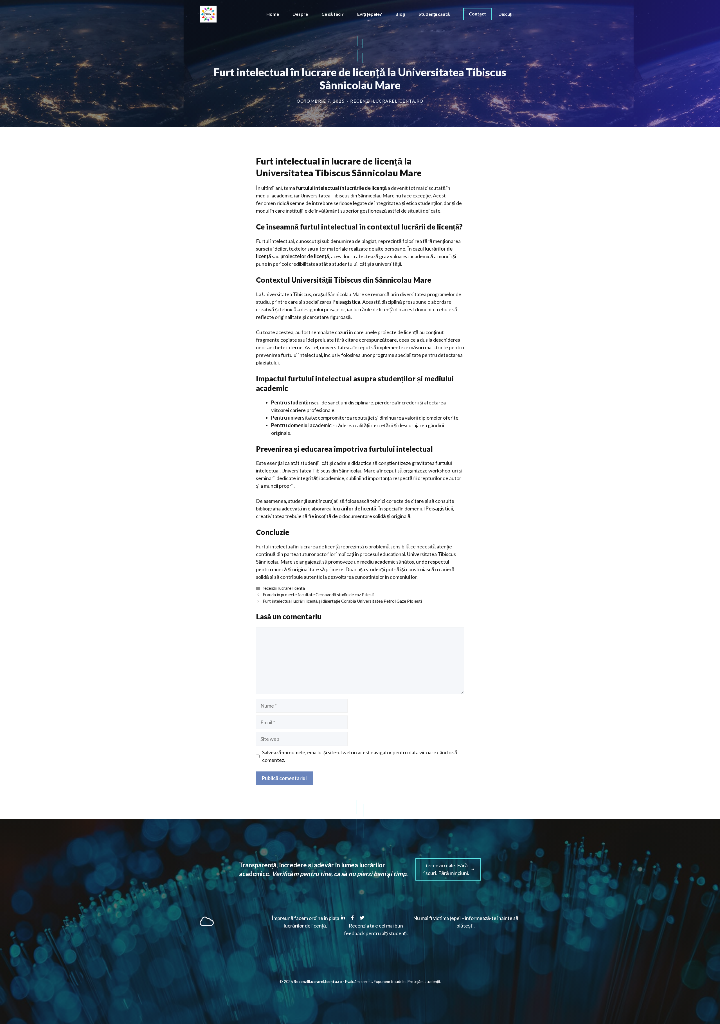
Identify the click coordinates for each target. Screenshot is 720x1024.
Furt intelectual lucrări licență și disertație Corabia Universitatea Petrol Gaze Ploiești (342, 601)
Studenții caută (434, 14)
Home (272, 14)
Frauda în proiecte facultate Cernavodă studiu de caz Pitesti (318, 594)
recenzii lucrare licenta (284, 588)
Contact (477, 13)
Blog (400, 14)
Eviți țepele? (369, 14)
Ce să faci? (332, 14)
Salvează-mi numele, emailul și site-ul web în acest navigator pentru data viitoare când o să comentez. (359, 756)
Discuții (506, 14)
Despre (300, 14)
